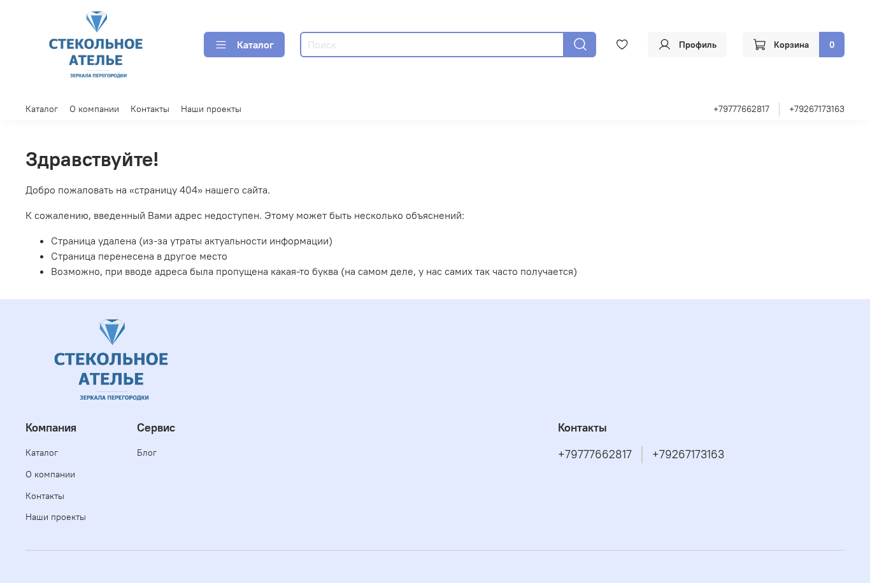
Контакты (150, 109)
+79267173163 (817, 109)
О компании (94, 109)
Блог (147, 452)
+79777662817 (741, 109)
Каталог (255, 44)
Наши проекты (211, 109)
